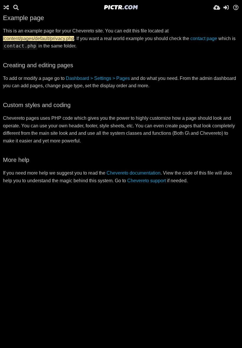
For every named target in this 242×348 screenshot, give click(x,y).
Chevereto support (146, 180)
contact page (203, 38)
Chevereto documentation (134, 172)
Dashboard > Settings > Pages (98, 78)
